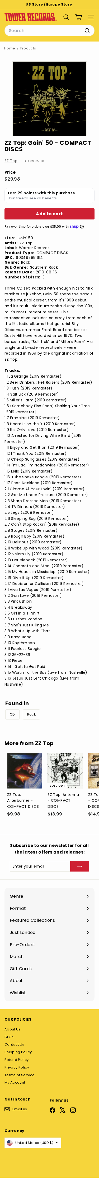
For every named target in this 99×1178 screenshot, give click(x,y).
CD (12, 714)
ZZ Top (10, 160)
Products (28, 48)
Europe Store (59, 4)
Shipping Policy (18, 1052)
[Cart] (78, 17)
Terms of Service (19, 1075)
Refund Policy (16, 1059)
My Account (14, 1082)
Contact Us (14, 1044)
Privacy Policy (16, 1067)
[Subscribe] (79, 866)
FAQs (8, 1036)
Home (9, 48)
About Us (12, 1029)
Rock (31, 714)
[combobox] (49, 30)
